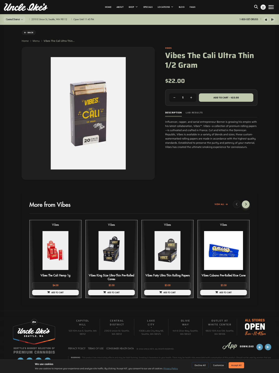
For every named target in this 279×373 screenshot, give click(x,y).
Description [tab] (173, 112)
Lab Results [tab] (194, 112)
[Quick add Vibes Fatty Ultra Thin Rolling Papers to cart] (185, 271)
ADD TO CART (57, 292)
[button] (55, 259)
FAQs (192, 7)
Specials (148, 7)
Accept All (236, 365)
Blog (182, 7)
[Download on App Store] (266, 19)
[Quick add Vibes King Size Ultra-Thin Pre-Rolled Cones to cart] (129, 271)
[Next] (246, 204)
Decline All (200, 365)
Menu (36, 41)
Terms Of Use (95, 348)
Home (108, 7)
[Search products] (256, 7)
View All (219, 204)
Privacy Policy (170, 368)
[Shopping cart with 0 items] (263, 7)
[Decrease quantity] (174, 97)
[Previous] (237, 204)
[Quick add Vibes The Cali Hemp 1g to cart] (73, 271)
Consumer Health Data (120, 348)
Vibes (55, 225)
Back (30, 32)
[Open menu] (271, 7)
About (120, 7)
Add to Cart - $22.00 (226, 97)
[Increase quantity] (191, 97)
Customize (218, 365)
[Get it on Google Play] (272, 19)
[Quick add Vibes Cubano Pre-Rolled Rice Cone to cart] (241, 271)
